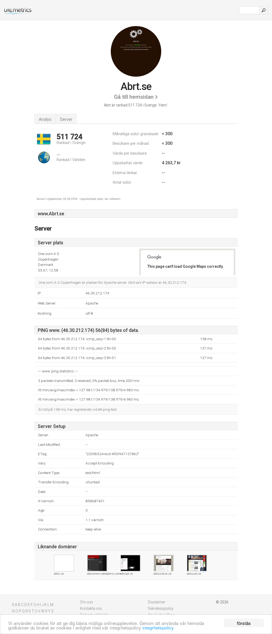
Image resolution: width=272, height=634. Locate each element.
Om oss (86, 602)
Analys (45, 119)
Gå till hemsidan (134, 97)
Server (66, 119)
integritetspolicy (158, 627)
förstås (244, 623)
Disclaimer (156, 602)
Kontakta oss (91, 608)
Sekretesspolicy (160, 608)
